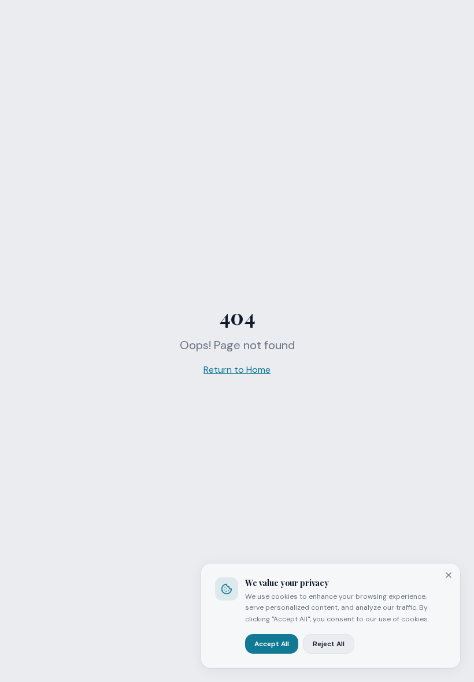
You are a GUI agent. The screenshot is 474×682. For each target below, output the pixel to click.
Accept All (271, 643)
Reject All (329, 643)
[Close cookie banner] (448, 575)
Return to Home (237, 370)
